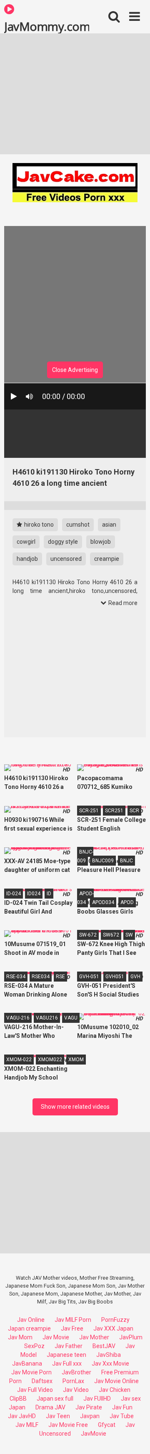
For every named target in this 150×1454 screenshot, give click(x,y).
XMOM (76, 1059)
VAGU (71, 1018)
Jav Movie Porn (31, 1372)
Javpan (90, 1416)
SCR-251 (89, 811)
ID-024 (13, 894)
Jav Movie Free (68, 1424)
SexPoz (34, 1346)
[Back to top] (134, 1437)
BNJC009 (103, 861)
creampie (106, 558)
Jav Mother (94, 1337)
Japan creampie (29, 1328)
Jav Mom (20, 1337)
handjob (27, 558)
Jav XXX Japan (113, 1328)
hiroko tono (38, 524)
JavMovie (93, 1433)
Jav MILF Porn (73, 1319)
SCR (134, 811)
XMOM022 (50, 1059)
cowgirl (26, 541)
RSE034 (41, 976)
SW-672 (88, 935)
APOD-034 (85, 898)
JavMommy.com (46, 25)
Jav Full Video (35, 1389)
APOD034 (103, 902)
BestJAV (103, 1346)
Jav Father (68, 1346)
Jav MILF (26, 1424)
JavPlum (130, 1337)
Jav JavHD (22, 1416)
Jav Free (72, 1328)
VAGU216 (47, 1018)
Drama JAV (50, 1407)
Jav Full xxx (67, 1363)
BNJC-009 (85, 856)
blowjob (100, 541)
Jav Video (76, 1389)
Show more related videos (75, 1106)
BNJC (126, 861)
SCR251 (114, 811)
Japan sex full (55, 1398)
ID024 (33, 894)
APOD (127, 902)
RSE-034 (15, 976)
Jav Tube (122, 1416)
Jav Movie (55, 1337)
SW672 (111, 935)
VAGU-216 (18, 1018)
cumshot (78, 524)
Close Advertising (75, 370)
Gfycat (106, 1424)
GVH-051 (89, 976)
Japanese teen (66, 1354)
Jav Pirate (88, 1407)
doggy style (63, 541)
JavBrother (76, 1372)
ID (49, 894)
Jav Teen (58, 1416)
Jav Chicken (114, 1389)
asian (109, 524)
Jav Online (31, 1319)
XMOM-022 (19, 1059)
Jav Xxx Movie (110, 1363)
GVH (135, 976)
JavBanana (27, 1363)
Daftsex (42, 1381)
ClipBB (18, 1398)
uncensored (66, 558)
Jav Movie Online (116, 1381)
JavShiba (108, 1354)
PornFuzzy (115, 1319)
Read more (122, 603)
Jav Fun (122, 1407)
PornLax (73, 1381)
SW (129, 935)
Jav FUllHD (97, 1398)
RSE (60, 976)
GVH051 (114, 976)
